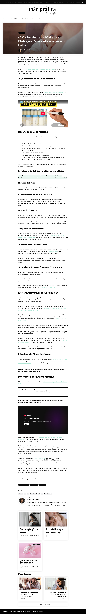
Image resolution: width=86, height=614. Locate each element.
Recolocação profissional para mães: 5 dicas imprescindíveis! (29, 594)
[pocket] (36, 494)
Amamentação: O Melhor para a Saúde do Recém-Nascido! (29, 531)
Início (4, 18)
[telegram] (45, 494)
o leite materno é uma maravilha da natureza (40, 69)
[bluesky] (50, 494)
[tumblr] (31, 494)
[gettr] (47, 494)
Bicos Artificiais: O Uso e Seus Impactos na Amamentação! (29, 562)
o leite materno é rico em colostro (54, 92)
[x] (19, 494)
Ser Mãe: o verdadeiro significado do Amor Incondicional (58, 594)
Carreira (38, 579)
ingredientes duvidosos (48, 287)
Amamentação (9, 18)
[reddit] (33, 494)
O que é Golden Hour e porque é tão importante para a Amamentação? (55, 531)
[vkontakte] (39, 494)
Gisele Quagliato (27, 49)
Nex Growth (40, 611)
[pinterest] (25, 494)
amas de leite (53, 252)
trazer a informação (39, 458)
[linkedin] (28, 494)
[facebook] (22, 494)
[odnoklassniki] (42, 494)
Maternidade (63, 579)
